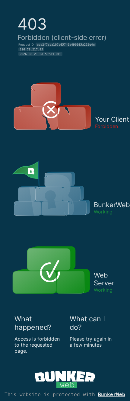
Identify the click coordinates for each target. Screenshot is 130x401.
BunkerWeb (111, 394)
